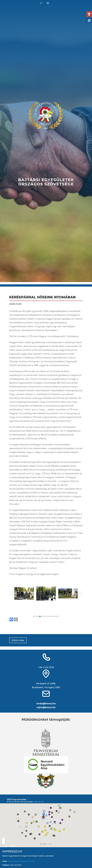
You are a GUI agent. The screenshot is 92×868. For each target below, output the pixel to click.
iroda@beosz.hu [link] (46, 703)
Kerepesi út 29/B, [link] (46, 683)
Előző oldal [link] (18, 640)
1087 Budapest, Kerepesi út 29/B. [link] (20, 861)
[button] (34, 616)
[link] (89, 14)
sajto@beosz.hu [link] (46, 707)
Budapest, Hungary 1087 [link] (46, 687)
